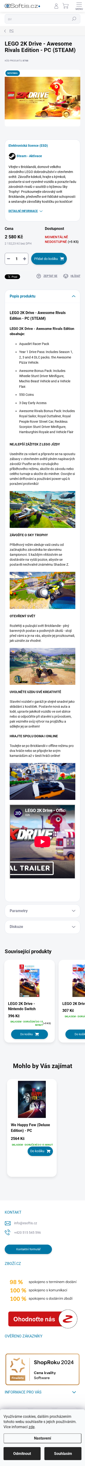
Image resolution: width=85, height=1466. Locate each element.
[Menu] (79, 6)
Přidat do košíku (46, 259)
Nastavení (42, 1438)
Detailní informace (23, 211)
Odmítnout (22, 1453)
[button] (32, 1146)
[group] (42, 1130)
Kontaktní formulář (28, 1249)
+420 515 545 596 (27, 1232)
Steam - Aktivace (29, 156)
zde (31, 1427)
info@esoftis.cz (25, 1223)
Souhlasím (63, 1453)
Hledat (74, 19)
